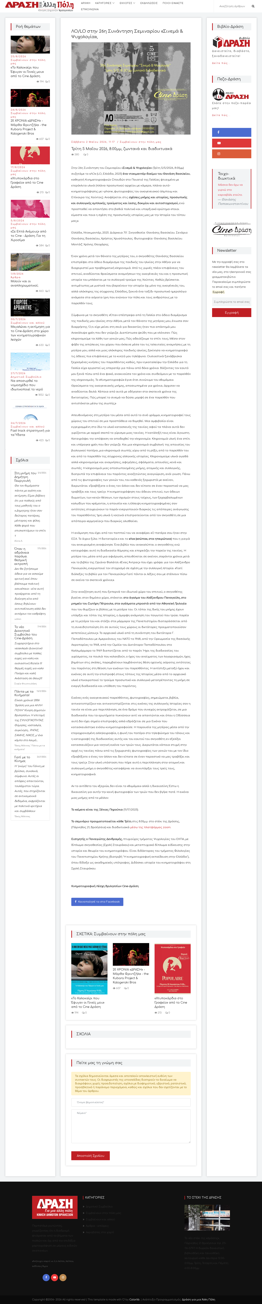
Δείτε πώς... (231, 57)
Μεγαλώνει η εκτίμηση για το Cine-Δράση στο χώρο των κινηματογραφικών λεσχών (30, 333)
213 (41, 192)
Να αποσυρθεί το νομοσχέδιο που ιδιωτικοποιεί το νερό (27, 385)
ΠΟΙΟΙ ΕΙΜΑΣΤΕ (173, 3)
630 (41, 345)
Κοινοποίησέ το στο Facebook (98, 901)
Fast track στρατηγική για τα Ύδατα (30, 433)
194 (41, 81)
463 (41, 291)
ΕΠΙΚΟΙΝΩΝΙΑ (90, 9)
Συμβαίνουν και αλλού (28, 323)
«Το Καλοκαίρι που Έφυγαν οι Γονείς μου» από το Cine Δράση (27, 72)
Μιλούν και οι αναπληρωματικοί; (24, 283)
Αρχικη (85, 3)
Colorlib (134, 1299)
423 (41, 440)
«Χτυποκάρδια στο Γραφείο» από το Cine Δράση (27, 183)
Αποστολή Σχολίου (90, 1156)
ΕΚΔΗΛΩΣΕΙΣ (149, 3)
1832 (41, 395)
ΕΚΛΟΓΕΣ (126, 3)
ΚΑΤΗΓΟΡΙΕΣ (103, 3)
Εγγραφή (232, 312)
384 (41, 245)
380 (76, 154)
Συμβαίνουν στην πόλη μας (28, 62)
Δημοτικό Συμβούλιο (26, 377)
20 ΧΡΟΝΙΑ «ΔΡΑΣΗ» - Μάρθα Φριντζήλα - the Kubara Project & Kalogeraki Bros (29, 127)
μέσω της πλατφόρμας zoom (150, 827)
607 (41, 139)
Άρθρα (16, 277)
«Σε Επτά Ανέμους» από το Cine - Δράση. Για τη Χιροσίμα (28, 236)
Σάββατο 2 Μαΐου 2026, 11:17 (93, 142)
